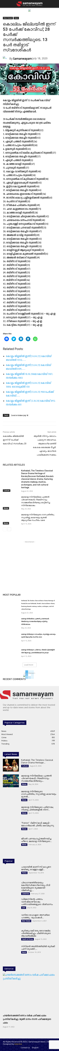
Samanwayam (22, 58)
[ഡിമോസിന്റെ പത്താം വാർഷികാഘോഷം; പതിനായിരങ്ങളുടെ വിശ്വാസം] (11, 904)
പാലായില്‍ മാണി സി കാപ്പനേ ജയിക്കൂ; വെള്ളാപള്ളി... (36, 868)
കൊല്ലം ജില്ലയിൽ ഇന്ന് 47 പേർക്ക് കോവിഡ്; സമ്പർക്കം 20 (14, 440)
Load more (28, 665)
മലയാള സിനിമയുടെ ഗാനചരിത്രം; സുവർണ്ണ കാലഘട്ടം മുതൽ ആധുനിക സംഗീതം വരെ (37, 517)
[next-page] (9, 529)
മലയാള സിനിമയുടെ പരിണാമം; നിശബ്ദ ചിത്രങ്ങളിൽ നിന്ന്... (37, 808)
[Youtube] (17, 715)
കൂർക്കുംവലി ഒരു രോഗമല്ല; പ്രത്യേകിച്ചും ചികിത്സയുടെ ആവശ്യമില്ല (36, 933)
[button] (4, 4)
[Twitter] (13, 715)
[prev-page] (4, 529)
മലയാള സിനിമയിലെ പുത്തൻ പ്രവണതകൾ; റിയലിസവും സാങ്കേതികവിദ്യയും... (36, 778)
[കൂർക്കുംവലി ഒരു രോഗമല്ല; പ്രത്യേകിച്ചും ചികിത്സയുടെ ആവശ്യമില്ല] (11, 935)
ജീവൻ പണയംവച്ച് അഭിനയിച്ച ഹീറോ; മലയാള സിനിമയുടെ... (36, 840)
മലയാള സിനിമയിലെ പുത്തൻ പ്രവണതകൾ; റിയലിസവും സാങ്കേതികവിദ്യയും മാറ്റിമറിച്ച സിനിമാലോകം (35, 622)
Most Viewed (8, 18)
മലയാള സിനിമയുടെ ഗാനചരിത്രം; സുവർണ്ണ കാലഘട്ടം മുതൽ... (38, 794)
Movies (6, 508)
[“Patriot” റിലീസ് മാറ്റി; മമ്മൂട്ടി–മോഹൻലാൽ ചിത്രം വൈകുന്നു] (11, 828)
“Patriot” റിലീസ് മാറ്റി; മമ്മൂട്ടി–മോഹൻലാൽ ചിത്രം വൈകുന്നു (37, 824)
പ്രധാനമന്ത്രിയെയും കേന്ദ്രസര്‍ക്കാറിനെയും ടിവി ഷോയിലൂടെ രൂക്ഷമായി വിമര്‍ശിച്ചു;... (35, 886)
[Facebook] (5, 715)
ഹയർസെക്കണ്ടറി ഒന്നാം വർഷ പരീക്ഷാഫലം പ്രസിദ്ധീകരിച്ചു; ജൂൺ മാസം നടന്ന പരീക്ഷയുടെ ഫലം (27, 1019)
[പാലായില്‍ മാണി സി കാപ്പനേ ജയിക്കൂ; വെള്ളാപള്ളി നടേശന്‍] (11, 872)
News (16, 18)
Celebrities (25, 894)
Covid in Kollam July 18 (19, 415)
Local (23, 908)
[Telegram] (9, 715)
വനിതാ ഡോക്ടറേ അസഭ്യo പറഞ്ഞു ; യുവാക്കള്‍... (35, 916)
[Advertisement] (29, 561)
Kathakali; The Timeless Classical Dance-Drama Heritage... (37, 761)
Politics (24, 873)
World (24, 952)
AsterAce (18, 1044)
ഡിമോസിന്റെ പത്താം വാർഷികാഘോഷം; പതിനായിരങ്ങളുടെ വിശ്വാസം (37, 902)
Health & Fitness (27, 939)
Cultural (6, 491)
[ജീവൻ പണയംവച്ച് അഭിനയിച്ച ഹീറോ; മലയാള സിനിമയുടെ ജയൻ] (11, 843)
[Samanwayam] (6, 58)
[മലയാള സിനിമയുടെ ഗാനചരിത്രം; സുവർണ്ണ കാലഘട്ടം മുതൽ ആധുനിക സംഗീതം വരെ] (11, 518)
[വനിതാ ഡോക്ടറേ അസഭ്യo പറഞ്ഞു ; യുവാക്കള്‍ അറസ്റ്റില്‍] (11, 920)
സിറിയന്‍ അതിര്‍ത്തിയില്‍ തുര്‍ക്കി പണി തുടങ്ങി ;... (38, 947)
